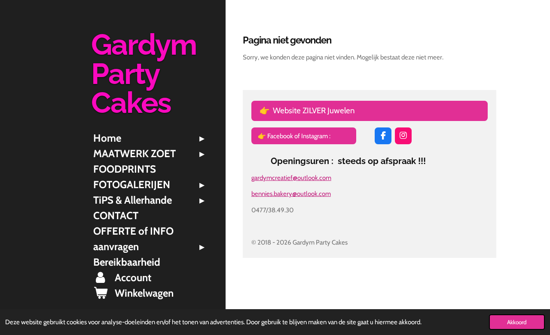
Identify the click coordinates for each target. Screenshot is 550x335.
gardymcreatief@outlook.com (291, 178)
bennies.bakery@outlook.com (291, 194)
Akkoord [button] (517, 322)
